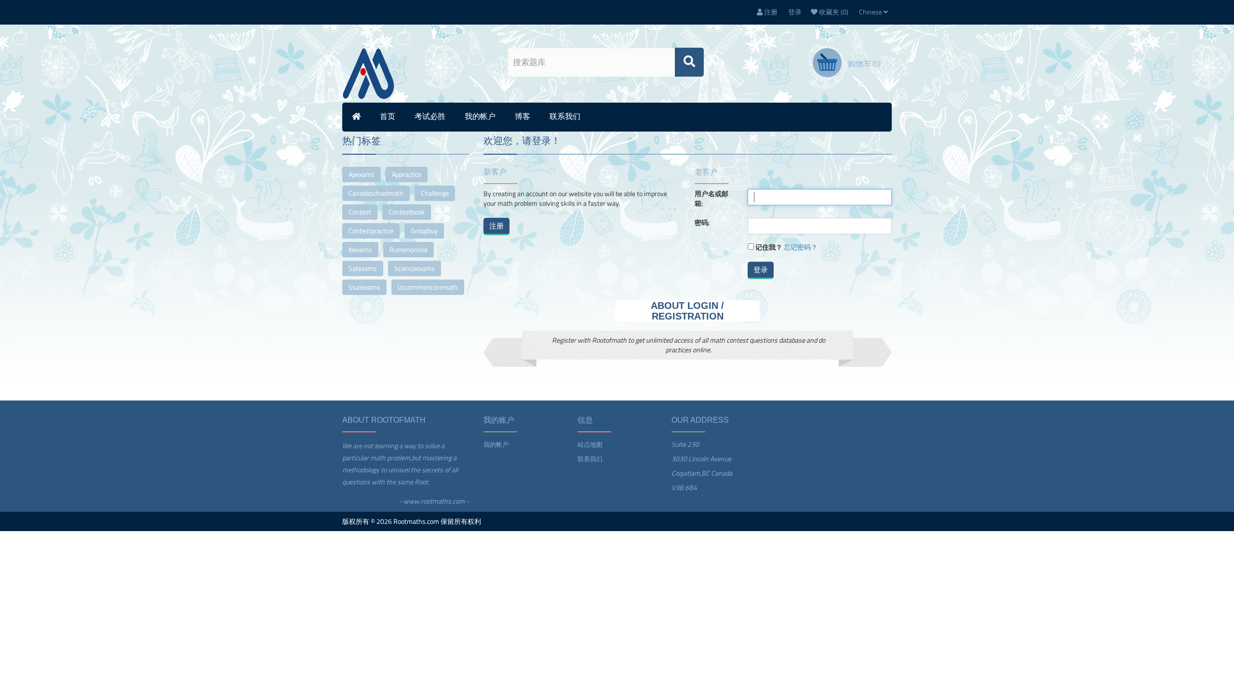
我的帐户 (480, 116)
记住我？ (768, 247)
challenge (435, 193)
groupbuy (424, 231)
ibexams (360, 249)
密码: (702, 222)
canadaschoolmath (376, 193)
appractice (406, 174)
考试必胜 (430, 116)
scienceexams (414, 268)
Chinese (871, 12)
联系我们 (565, 116)
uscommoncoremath (428, 287)
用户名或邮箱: (711, 198)
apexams (362, 174)
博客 (522, 116)
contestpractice (371, 231)
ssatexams (364, 287)
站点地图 (590, 444)
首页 (387, 116)
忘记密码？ (801, 247)
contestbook (407, 212)
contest (360, 212)
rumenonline (408, 249)
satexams (363, 268)
